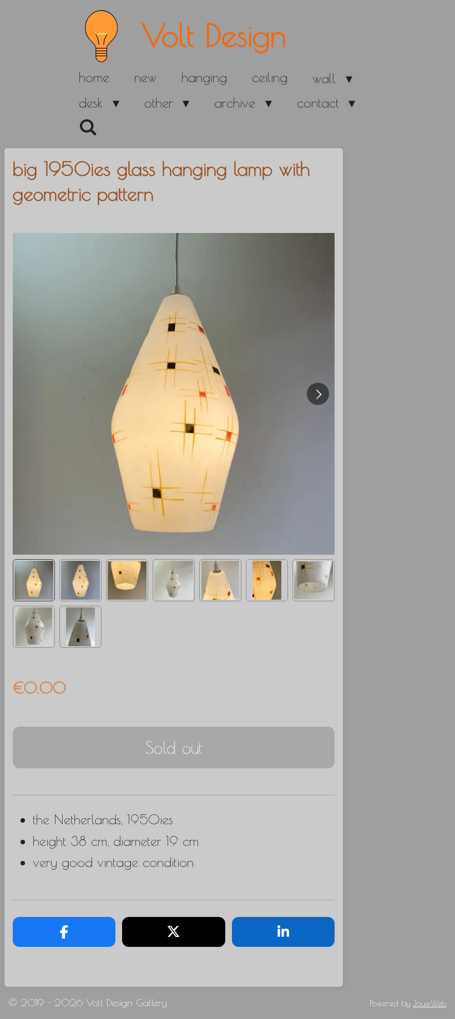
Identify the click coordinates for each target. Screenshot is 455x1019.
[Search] (88, 127)
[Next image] (318, 394)
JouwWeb (430, 1003)
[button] (34, 580)
